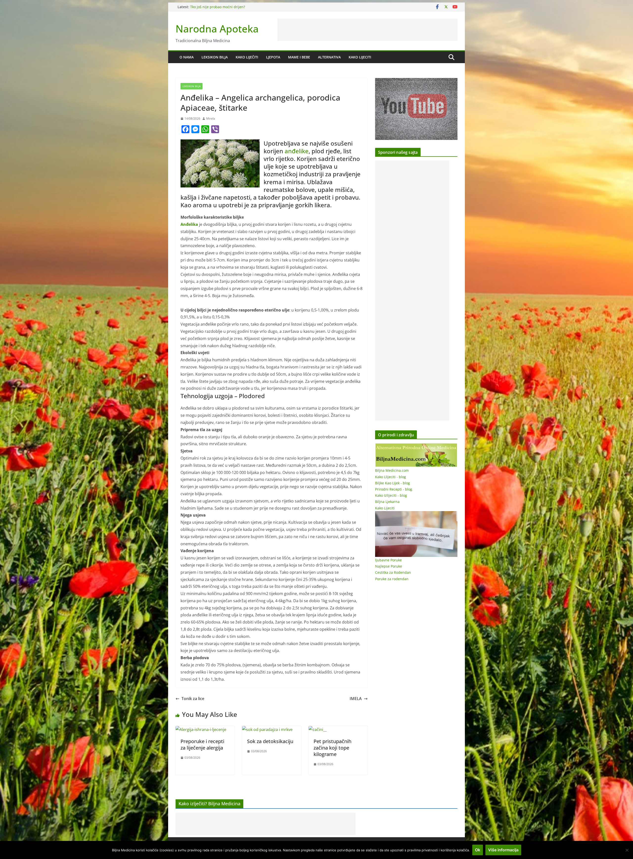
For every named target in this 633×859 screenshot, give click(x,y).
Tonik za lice (192, 698)
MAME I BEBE (299, 57)
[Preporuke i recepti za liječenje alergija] (201, 729)
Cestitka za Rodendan (393, 572)
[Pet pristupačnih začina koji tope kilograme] (318, 729)
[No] (626, 850)
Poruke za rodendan (391, 578)
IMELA (356, 698)
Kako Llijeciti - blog (390, 476)
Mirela (210, 118)
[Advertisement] (367, 30)
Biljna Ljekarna (387, 501)
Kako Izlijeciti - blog (391, 495)
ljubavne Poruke (388, 560)
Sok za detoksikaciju (270, 741)
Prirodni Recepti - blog (393, 489)
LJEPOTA (273, 57)
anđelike (297, 151)
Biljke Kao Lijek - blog (392, 483)
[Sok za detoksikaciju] (267, 729)
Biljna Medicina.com (392, 470)
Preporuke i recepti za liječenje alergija (202, 744)
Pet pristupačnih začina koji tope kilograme (332, 747)
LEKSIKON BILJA (215, 57)
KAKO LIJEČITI (247, 57)
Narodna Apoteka (217, 28)
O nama (187, 57)
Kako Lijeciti (360, 57)
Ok (477, 849)
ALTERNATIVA (329, 57)
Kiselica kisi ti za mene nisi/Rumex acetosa (225, 6)
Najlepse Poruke (388, 566)
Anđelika (189, 224)
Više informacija (503, 849)
